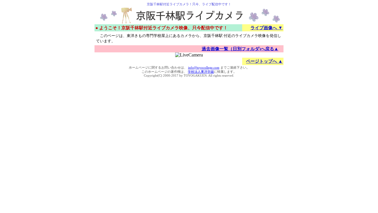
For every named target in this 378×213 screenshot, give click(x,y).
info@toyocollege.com (203, 67)
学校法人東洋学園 (201, 71)
